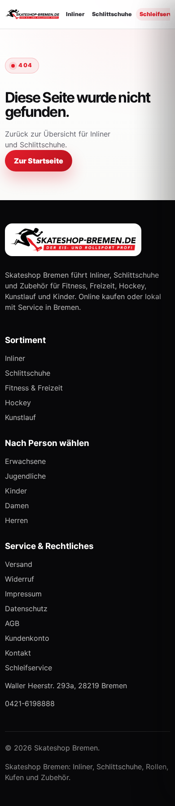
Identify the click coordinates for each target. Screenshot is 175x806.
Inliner (75, 14)
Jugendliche (25, 476)
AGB (12, 623)
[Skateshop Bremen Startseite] (32, 14)
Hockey (18, 402)
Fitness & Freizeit (34, 387)
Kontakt (18, 652)
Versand (18, 564)
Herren (16, 520)
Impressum (23, 593)
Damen (17, 505)
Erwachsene (25, 461)
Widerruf (19, 578)
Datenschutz (26, 608)
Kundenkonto (27, 638)
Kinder (16, 490)
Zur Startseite (38, 160)
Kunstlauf (20, 417)
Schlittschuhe (112, 14)
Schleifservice (28, 667)
